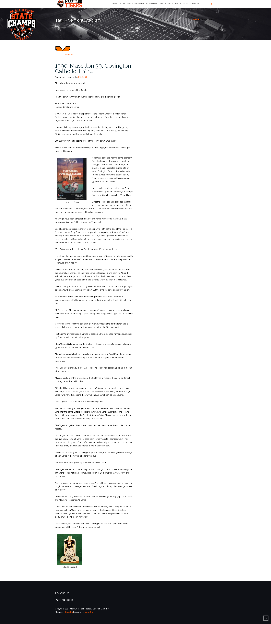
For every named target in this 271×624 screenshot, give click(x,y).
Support (195, 4)
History (177, 4)
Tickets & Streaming (135, 4)
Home (196, 19)
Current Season (166, 4)
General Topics (118, 4)
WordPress (90, 612)
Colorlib (69, 612)
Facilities (187, 4)
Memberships (151, 4)
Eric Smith (82, 77)
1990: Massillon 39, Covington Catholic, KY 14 (93, 68)
